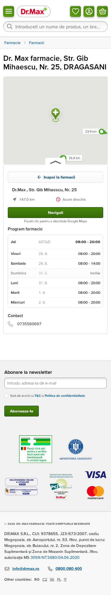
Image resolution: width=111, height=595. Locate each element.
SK (52, 579)
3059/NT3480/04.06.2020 (54, 557)
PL (59, 579)
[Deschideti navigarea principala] (8, 11)
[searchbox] (55, 26)
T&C (37, 395)
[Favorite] (75, 11)
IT (65, 579)
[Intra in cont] (89, 11)
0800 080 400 (69, 568)
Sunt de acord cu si (47, 395)
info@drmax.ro (25, 568)
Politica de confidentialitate (65, 395)
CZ (44, 579)
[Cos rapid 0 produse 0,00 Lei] (102, 11)
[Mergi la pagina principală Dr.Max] (34, 11)
